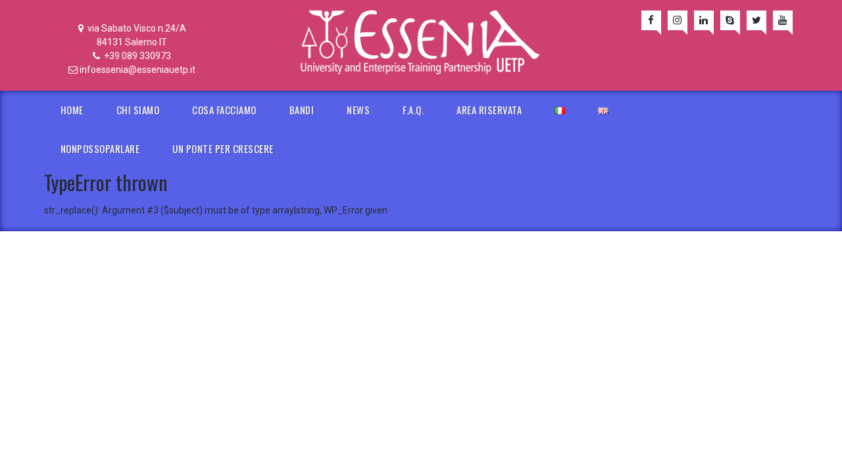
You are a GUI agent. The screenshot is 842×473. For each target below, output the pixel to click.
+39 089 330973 (136, 56)
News (358, 109)
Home (72, 109)
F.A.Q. (413, 109)
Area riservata (489, 109)
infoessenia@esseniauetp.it (137, 69)
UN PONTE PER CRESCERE (223, 148)
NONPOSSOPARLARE (100, 148)
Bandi (301, 109)
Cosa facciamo (224, 109)
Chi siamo (138, 109)
